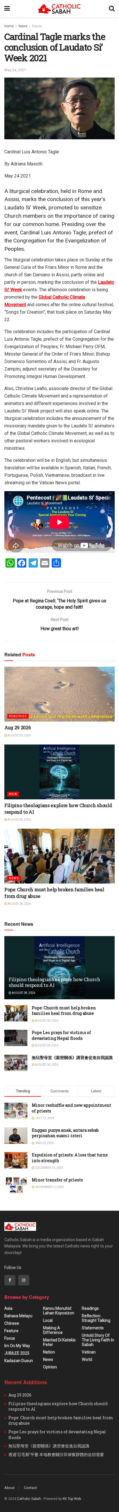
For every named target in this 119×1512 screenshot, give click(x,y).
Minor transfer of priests (57, 1180)
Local (48, 1320)
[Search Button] (112, 8)
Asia (13, 794)
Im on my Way (17, 1345)
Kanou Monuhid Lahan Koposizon (58, 1310)
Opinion (50, 1367)
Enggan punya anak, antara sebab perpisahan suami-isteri (65, 1133)
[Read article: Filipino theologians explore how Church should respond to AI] (59, 772)
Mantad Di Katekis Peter (59, 1342)
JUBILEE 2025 (16, 1353)
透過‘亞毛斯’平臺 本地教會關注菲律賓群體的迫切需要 (56, 1454)
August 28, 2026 (19, 819)
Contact (30, 1488)
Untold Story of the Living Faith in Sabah (98, 1340)
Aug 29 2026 (17, 727)
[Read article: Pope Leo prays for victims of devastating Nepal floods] (15, 1038)
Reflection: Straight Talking (96, 1318)
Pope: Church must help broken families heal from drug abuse (64, 1010)
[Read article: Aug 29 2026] (59, 694)
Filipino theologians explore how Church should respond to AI (54, 982)
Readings (18, 716)
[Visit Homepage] (59, 9)
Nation (49, 1352)
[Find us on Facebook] (9, 1280)
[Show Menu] (7, 8)
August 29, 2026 (19, 735)
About (9, 1488)
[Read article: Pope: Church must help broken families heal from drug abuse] (59, 856)
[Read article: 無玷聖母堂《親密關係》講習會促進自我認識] (15, 1063)
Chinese (11, 1323)
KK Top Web (72, 1499)
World (87, 1359)
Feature (11, 1330)
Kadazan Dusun (18, 1360)
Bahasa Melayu (18, 1316)
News (22, 26)
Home (9, 26)
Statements (93, 1328)
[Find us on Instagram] (23, 1280)
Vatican (89, 1352)
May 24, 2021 (15, 70)
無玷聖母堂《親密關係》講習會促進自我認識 (72, 1057)
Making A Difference (53, 1330)
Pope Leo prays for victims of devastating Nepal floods (61, 1035)
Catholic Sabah (29, 1499)
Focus (37, 26)
